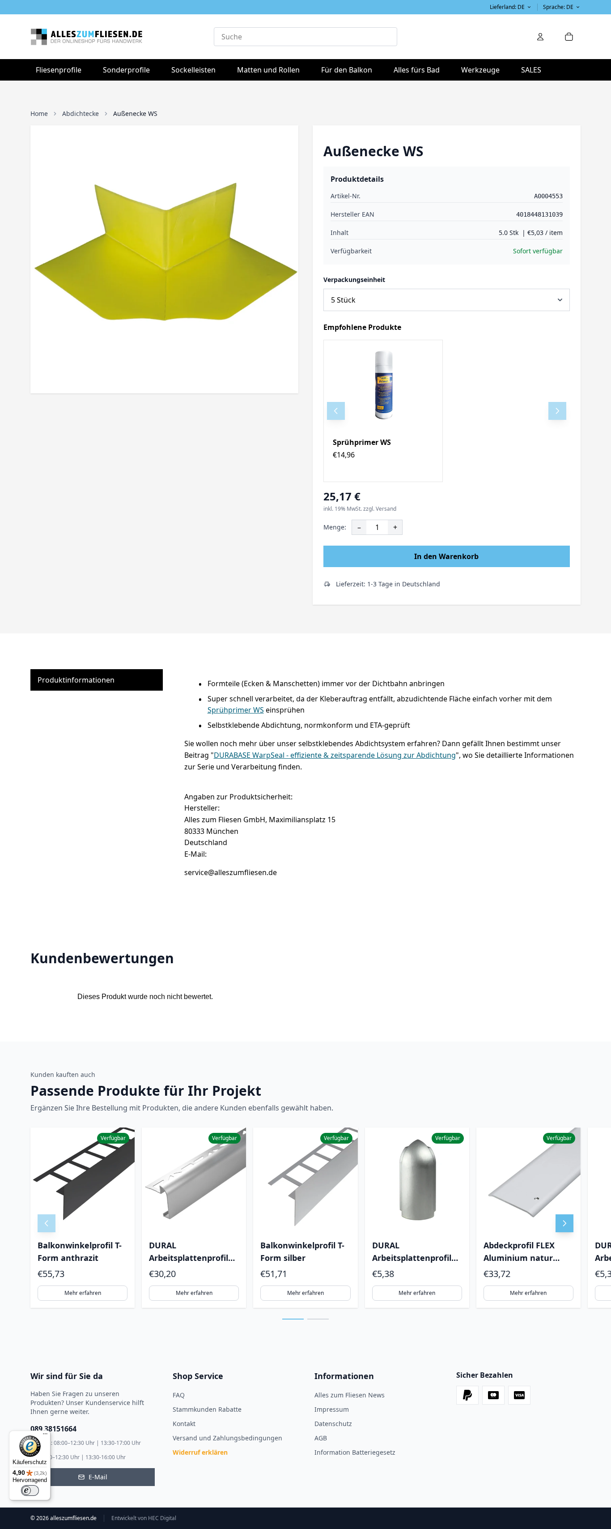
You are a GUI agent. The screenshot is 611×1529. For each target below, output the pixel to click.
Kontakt (184, 1423)
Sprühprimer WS (362, 442)
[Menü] (45, 1436)
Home (39, 113)
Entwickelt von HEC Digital (143, 1518)
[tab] (293, 1319)
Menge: (334, 527)
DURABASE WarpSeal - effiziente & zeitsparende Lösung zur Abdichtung (335, 755)
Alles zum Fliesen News (349, 1395)
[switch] (30, 1490)
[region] (446, 411)
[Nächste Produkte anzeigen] (564, 1223)
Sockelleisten (193, 70)
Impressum (331, 1409)
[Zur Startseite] (122, 36)
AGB (320, 1438)
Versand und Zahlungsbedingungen (227, 1438)
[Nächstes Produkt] (557, 411)
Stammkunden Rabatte (207, 1409)
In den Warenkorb (446, 556)
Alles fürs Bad (419, 69)
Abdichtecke (80, 113)
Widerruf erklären (200, 1452)
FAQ (179, 1395)
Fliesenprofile (61, 69)
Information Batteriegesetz (354, 1452)
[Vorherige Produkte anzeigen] (46, 1223)
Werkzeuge (483, 69)
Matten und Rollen (271, 69)
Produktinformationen (76, 680)
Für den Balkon (349, 69)
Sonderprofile (129, 69)
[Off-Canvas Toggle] (540, 36)
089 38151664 (53, 1429)
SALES (531, 70)
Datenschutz (333, 1423)
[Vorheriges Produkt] (336, 411)
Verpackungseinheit (354, 279)
